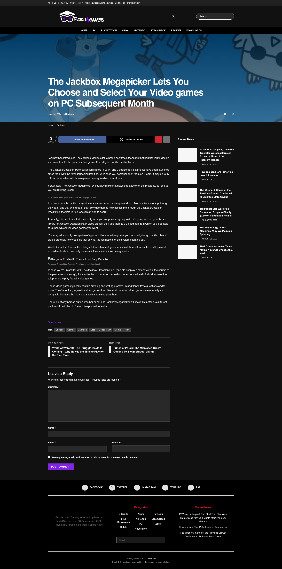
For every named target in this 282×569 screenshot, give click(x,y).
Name (52, 427)
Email (52, 442)
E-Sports (123, 513)
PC (94, 30)
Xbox (125, 30)
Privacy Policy (133, 2)
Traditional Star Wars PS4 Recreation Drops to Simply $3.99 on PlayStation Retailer (216, 212)
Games (71, 329)
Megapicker (105, 329)
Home (84, 30)
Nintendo (139, 30)
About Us (52, 2)
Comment (54, 386)
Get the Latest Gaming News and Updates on (105, 2)
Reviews (176, 30)
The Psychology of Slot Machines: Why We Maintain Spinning (216, 231)
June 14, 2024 (54, 113)
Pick (127, 329)
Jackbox (82, 329)
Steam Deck (158, 30)
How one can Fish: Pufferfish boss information (216, 173)
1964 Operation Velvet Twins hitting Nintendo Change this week (216, 250)
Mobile (123, 527)
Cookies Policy (76, 2)
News (141, 513)
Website (116, 442)
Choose (60, 329)
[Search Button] (231, 16)
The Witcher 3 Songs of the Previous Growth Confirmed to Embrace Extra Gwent (216, 193)
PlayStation (109, 30)
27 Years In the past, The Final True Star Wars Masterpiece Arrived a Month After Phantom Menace (217, 154)
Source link (54, 322)
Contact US (63, 2)
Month (118, 329)
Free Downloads (123, 520)
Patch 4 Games (149, 558)
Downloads (194, 30)
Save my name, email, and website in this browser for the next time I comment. (94, 457)
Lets (93, 329)
